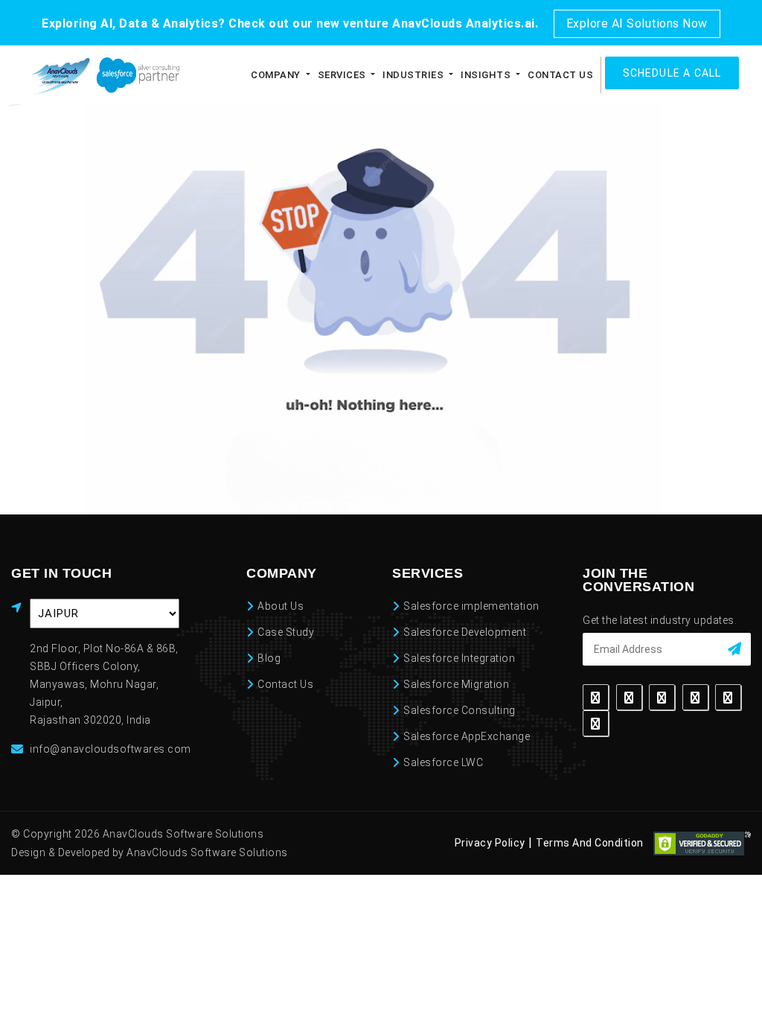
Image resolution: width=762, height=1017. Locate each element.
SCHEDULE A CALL (672, 73)
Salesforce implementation (471, 606)
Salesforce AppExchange (466, 736)
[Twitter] (629, 697)
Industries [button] (403, 74)
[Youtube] (596, 723)
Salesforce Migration (456, 684)
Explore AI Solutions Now (637, 23)
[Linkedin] (662, 697)
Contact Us (556, 74)
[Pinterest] (728, 697)
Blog (269, 658)
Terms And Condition (590, 843)
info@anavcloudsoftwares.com (110, 749)
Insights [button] (479, 74)
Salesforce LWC (443, 762)
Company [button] (258, 74)
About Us (280, 606)
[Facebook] (596, 697)
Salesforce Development (464, 632)
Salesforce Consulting (459, 710)
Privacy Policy (490, 843)
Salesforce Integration (459, 658)
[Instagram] (695, 697)
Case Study (285, 632)
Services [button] (328, 74)
